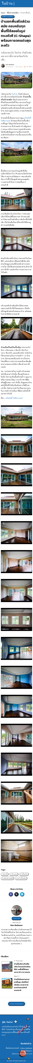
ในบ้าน (15, 94)
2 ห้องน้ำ (4, 874)
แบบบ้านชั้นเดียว (21, 878)
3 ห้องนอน (13, 874)
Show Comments (16, 1004)
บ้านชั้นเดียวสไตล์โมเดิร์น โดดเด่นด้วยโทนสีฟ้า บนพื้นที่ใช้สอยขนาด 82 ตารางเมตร (22, 968)
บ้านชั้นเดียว (24, 874)
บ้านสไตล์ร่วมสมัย (7, 878)
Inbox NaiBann (26, 1048)
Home (3, 13)
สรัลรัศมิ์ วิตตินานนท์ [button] (14, 398)
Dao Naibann (10, 64)
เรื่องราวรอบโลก (13, 13)
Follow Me (16, 918)
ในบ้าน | (8, 3)
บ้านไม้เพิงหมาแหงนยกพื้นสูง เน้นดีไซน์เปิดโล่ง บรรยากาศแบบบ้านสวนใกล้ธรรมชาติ (21, 985)
